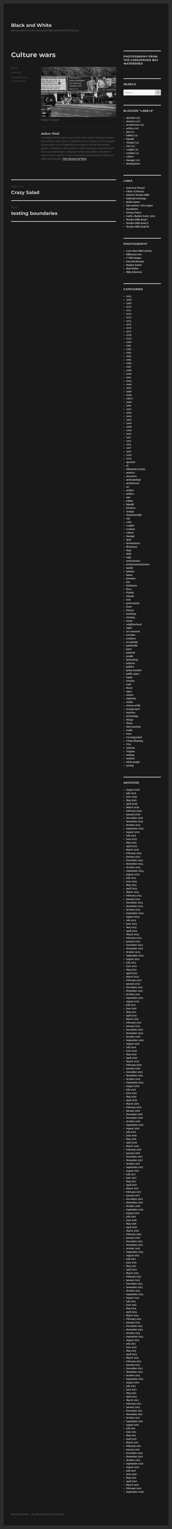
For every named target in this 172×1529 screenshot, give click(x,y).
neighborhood (134, 624)
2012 (128, 441)
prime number (134, 670)
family (129, 568)
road (128, 684)
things (129, 719)
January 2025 (133, 856)
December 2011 (134, 1410)
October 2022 (133, 952)
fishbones (131, 585)
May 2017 (131, 1181)
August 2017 (132, 1170)
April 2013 (131, 1354)
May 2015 (131, 1266)
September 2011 (134, 1421)
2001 (128, 405)
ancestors (131, 476)
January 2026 (133, 814)
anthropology (133, 479)
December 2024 (134, 860)
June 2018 (131, 1135)
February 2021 (133, 1022)
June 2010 (131, 1474)
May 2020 (131, 1054)
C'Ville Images (133, 258)
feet (128, 582)
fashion (130, 571)
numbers (131, 638)
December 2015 (134, 1241)
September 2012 (134, 1379)
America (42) (133, 121)
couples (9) (132, 149)
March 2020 (132, 1061)
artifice (130, 493)
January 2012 (133, 1407)
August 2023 (132, 916)
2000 (129, 402)
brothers (131, 508)
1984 (128, 356)
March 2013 (132, 1357)
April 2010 (131, 1481)
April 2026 (131, 803)
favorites (131, 578)
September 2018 (134, 1125)
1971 (128, 310)
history (130, 610)
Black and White (31, 25)
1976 (129, 328)
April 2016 (131, 1227)
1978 (128, 335)
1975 (128, 324)
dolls (128, 553)
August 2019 (132, 1086)
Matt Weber (132, 268)
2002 (129, 409)
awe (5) (130, 132)
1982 (128, 349)
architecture (132, 483)
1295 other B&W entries (139, 251)
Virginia (130, 751)
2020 (129, 455)
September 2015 (134, 1252)
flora (128, 589)
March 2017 (132, 1188)
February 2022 (134, 980)
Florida (130, 592)
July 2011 (130, 1428)
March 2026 (132, 807)
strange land (133, 709)
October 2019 (133, 1079)
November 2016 (134, 1202)
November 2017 (134, 1160)
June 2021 (131, 1008)
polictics (130, 663)
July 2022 (131, 962)
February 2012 (133, 1403)
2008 (129, 426)
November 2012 (134, 1372)
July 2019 (131, 1089)
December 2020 (134, 1029)
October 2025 (133, 825)
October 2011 (133, 1417)
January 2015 (133, 1280)
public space (132, 673)
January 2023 (133, 941)
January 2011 (133, 1449)
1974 (128, 321)
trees (129, 733)
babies (129, 501)
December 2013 (134, 1326)
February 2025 (134, 853)
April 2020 (131, 1058)
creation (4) (132, 153)
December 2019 (134, 1072)
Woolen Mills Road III (137, 226)
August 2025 (133, 832)
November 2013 (134, 1329)
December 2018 (134, 1114)
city (128, 518)
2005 (129, 419)
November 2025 (134, 821)
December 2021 (134, 987)
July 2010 (131, 1470)
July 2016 (131, 1216)
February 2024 (134, 895)
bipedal (130, 139)
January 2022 (133, 983)
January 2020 (133, 1068)
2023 (128, 458)
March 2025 (132, 849)
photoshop (132, 659)
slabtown (131, 698)
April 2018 (131, 1142)
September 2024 (135, 871)
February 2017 (133, 1192)
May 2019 (131, 1096)
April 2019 (131, 1100)
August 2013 (132, 1340)
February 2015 (133, 1276)
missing (130, 617)
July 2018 (131, 1132)
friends (130, 596)
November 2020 (134, 1033)
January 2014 (133, 1322)
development (133, 163)
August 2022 (133, 959)
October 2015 (133, 1248)
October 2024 (133, 867)
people (129, 656)
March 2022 (132, 976)
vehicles (130, 748)
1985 (128, 359)
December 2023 (134, 902)
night (129, 628)
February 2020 (134, 1065)
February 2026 (134, 811)
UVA (128, 744)
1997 (129, 388)
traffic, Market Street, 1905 (140, 216)
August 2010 (132, 1467)
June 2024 (131, 881)
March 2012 (132, 1400)
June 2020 (131, 1050)
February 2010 (133, 1488)
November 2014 (134, 1287)
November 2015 (134, 1245)
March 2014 (132, 1315)
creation (130, 529)
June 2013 (131, 1347)
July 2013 (131, 1343)
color (129, 522)
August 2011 (132, 1424)
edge (128, 557)
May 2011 (131, 1435)
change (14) (132, 142)
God (128, 599)
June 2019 (131, 1093)
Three (129, 723)
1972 (128, 314)
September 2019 (134, 1082)
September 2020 (135, 1040)
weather (130, 758)
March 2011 (132, 1442)
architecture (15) (135, 124)
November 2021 (134, 990)
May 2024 (131, 885)
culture (15, 80)
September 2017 (134, 1167)
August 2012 (132, 1382)
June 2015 (131, 1262)
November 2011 (134, 1414)
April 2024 (131, 888)
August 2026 (133, 789)
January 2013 (133, 1364)
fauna (129, 575)
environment (133, 561)
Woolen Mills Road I (136, 219)
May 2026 (131, 800)
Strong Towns (133, 212)
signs (23, 80)
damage (130, 536)
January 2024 (133, 899)
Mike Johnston (134, 272)
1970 (128, 306)
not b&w (130, 635)
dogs (128, 550)
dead (128, 539)
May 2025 (131, 842)
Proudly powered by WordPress (48, 1514)
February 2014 (133, 1319)
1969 (129, 303)
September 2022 (135, 955)
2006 (129, 423)
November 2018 (134, 1118)
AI (127, 465)
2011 (128, 437)
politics (130, 666)
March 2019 (132, 1103)
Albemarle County (135, 469)
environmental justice (138, 564)
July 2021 (131, 1005)
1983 (128, 352)
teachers (130, 712)
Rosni (129, 688)
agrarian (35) (133, 117)
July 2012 (131, 1386)
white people (133, 762)
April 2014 (131, 1312)
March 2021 (132, 1019)
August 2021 (132, 1001)
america (130, 472)
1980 (128, 342)
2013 (128, 444)
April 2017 (131, 1185)
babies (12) (132, 135)
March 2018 (132, 1146)
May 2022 (131, 969)
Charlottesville (19, 77)
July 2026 (131, 793)
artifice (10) (132, 128)
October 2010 (133, 1460)
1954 (128, 296)
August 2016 (132, 1213)
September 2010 (134, 1463)
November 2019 (134, 1075)
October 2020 (133, 1036)
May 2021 (131, 1012)
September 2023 (134, 913)
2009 (129, 430)
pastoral (130, 652)
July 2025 (131, 835)
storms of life (133, 705)
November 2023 (134, 906)
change (130, 511)
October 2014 (133, 1290)
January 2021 (133, 1026)
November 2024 (134, 863)
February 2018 (133, 1149)
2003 (128, 412)
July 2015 (131, 1259)
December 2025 (134, 818)
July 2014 (131, 1301)
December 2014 (134, 1283)
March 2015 (132, 1273)
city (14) (130, 146)
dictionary (131, 546)
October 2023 (133, 909)
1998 (129, 391)
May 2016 (131, 1223)
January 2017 (133, 1195)
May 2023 (131, 927)
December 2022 (134, 945)
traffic (129, 730)
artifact (130, 490)
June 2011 (131, 1432)
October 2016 (133, 1206)
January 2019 (133, 1110)
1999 (129, 395)
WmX (14, 68)
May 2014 (131, 1308)
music (129, 620)
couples (130, 525)
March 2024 (132, 892)
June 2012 (131, 1389)
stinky (129, 702)
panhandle (132, 645)
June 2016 (131, 1220)
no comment (133, 631)
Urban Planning (134, 740)
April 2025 (131, 846)
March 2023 (132, 934)
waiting (130, 755)
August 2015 (132, 1255)
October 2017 (133, 1163)
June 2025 (131, 839)
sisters (129, 695)
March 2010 (132, 1484)
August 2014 (132, 1297)
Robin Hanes (133, 202)
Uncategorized (134, 737)
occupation (132, 642)
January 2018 (133, 1153)
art (127, 486)
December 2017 (134, 1156)
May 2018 (131, 1139)
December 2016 (134, 1199)
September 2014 (134, 1294)
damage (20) (133, 160)
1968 (129, 299)
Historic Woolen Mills (137, 195)
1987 (128, 366)
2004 (129, 416)
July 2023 (131, 920)
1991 (128, 377)
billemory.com (134, 254)
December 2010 (134, 1453)
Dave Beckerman (135, 261)
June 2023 (131, 923)
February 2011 (133, 1446)
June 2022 (131, 966)
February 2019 (133, 1107)
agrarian (130, 462)
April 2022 (131, 973)
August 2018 (132, 1128)
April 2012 (131, 1396)
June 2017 (131, 1177)
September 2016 (134, 1209)
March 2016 (132, 1230)
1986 (129, 363)
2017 (128, 448)
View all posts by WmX (74, 158)
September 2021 (134, 998)
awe (128, 497)
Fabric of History (135, 191)
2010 (128, 433)
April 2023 (131, 930)
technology (132, 716)
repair (129, 677)
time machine (133, 726)
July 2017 (131, 1174)
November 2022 (134, 948)
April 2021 (131, 1015)
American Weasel (135, 188)
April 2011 (131, 1439)
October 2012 (133, 1375)
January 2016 (133, 1237)
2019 (128, 451)
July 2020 (131, 1047)
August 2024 (133, 874)
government (132, 603)
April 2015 (131, 1269)
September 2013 (134, 1336)
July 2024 (131, 878)
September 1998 (135, 1492)
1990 (129, 374)
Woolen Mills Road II (137, 223)
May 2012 (131, 1393)
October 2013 (133, 1333)
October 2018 (133, 1121)
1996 (129, 384)
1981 (128, 345)
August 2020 (133, 1043)
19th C (129, 398)
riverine (130, 680)
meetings (131, 613)
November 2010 (134, 1456)
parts (129, 649)
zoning (130, 765)
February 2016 (133, 1234)
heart (129, 606)
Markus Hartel (134, 265)
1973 (128, 317)
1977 (128, 331)
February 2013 (133, 1361)
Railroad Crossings (136, 198)
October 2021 (133, 994)
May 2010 (131, 1477)
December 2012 (134, 1368)
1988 (128, 370)
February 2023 (133, 938)
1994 (129, 381)
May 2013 (131, 1350)
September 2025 (135, 828)
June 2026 (131, 796)
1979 (129, 338)
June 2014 (131, 1305)
